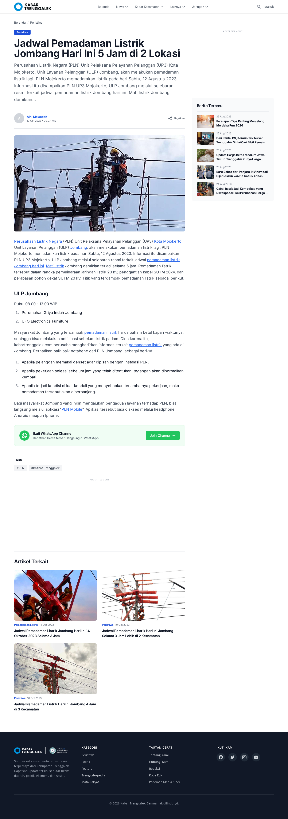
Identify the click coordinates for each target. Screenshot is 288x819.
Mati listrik (55, 266)
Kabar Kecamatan (147, 6)
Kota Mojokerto (168, 241)
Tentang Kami (159, 755)
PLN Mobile (72, 409)
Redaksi (154, 769)
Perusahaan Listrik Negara (38, 241)
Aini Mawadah (37, 116)
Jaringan (198, 6)
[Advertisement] (99, 511)
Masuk (269, 7)
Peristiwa (36, 22)
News (120, 6)
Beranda (103, 6)
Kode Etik (155, 775)
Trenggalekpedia (93, 775)
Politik (86, 762)
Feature (87, 769)
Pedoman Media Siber (164, 782)
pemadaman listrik (100, 332)
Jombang (78, 247)
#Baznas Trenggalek (45, 468)
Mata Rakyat (90, 782)
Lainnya (175, 6)
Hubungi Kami (159, 762)
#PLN (20, 468)
